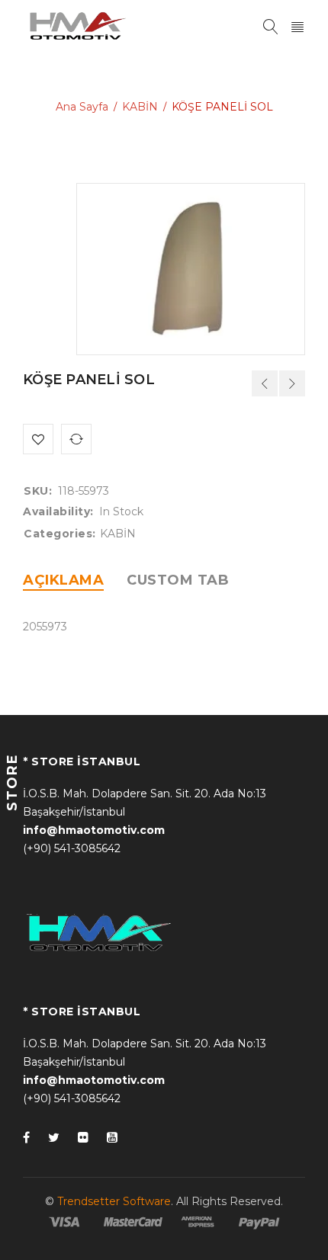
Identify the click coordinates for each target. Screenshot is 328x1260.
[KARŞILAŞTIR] (76, 439)
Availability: (58, 511)
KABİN (140, 107)
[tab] (63, 580)
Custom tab (178, 580)
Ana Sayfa (82, 107)
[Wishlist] (38, 439)
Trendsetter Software (114, 1201)
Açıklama (63, 580)
